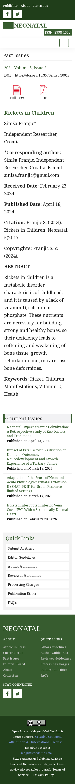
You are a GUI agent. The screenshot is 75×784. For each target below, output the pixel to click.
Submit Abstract (21, 548)
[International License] (36, 723)
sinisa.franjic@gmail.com (31, 175)
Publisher (10, 6)
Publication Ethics (22, 593)
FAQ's (12, 602)
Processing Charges (23, 584)
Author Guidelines (22, 566)
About (25, 6)
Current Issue (13, 653)
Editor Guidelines (22, 557)
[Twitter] (17, 14)
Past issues (11, 658)
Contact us (40, 6)
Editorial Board (14, 664)
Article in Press (14, 647)
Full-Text (17, 98)
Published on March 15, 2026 (29, 468)
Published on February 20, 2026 (32, 519)
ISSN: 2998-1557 (58, 32)
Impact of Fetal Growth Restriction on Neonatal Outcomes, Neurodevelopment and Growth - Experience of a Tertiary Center (36, 457)
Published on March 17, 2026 (29, 496)
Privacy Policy (43, 775)
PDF (43, 98)
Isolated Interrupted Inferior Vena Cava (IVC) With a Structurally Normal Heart (37, 509)
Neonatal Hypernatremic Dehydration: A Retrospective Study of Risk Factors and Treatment (38, 431)
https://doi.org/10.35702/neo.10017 (42, 75)
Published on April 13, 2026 (28, 441)
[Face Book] (7, 14)
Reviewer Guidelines (24, 575)
